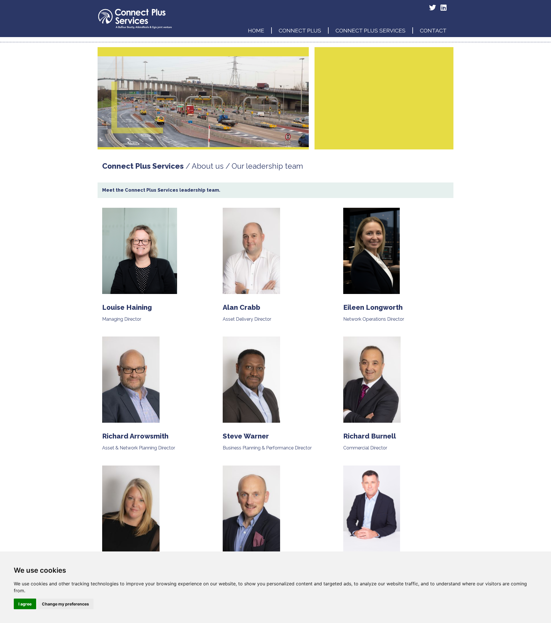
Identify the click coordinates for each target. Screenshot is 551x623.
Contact (433, 30)
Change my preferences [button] (65, 603)
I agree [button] (25, 603)
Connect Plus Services (370, 30)
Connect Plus (300, 30)
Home (256, 30)
